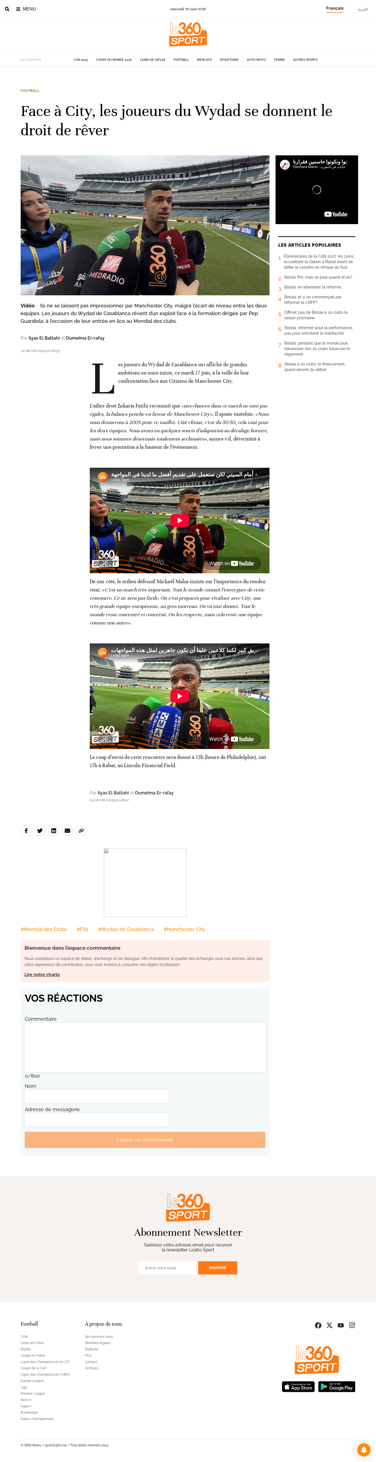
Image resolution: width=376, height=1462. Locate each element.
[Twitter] (329, 1324)
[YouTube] (340, 1324)
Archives (91, 1368)
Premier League (33, 1393)
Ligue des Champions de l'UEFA (45, 1374)
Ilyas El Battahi (44, 338)
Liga (24, 1387)
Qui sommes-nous (99, 1337)
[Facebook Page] (318, 1324)
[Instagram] (352, 1324)
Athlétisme (229, 60)
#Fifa (82, 929)
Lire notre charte (42, 974)
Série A (26, 1400)
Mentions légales (98, 1343)
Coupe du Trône (33, 1356)
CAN (24, 1337)
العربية (363, 9)
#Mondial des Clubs (44, 929)
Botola (26, 1349)
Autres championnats (37, 1419)
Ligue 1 (26, 1406)
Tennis (279, 60)
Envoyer (217, 1268)
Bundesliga (29, 1412)
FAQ (88, 1356)
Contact (91, 1362)
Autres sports (305, 60)
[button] (363, 1450)
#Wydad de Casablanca (126, 929)
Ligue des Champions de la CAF (45, 1362)
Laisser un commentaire (145, 1140)
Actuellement (31, 60)
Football (181, 60)
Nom (30, 1086)
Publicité (91, 1349)
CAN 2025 (81, 60)
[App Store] (298, 1386)
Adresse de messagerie (52, 1109)
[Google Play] (336, 1386)
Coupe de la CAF (33, 1368)
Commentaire (41, 1019)
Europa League (32, 1381)
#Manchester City (184, 929)
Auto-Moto (256, 60)
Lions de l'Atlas (152, 60)
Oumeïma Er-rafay (85, 338)
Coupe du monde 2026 (114, 60)
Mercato (204, 60)
